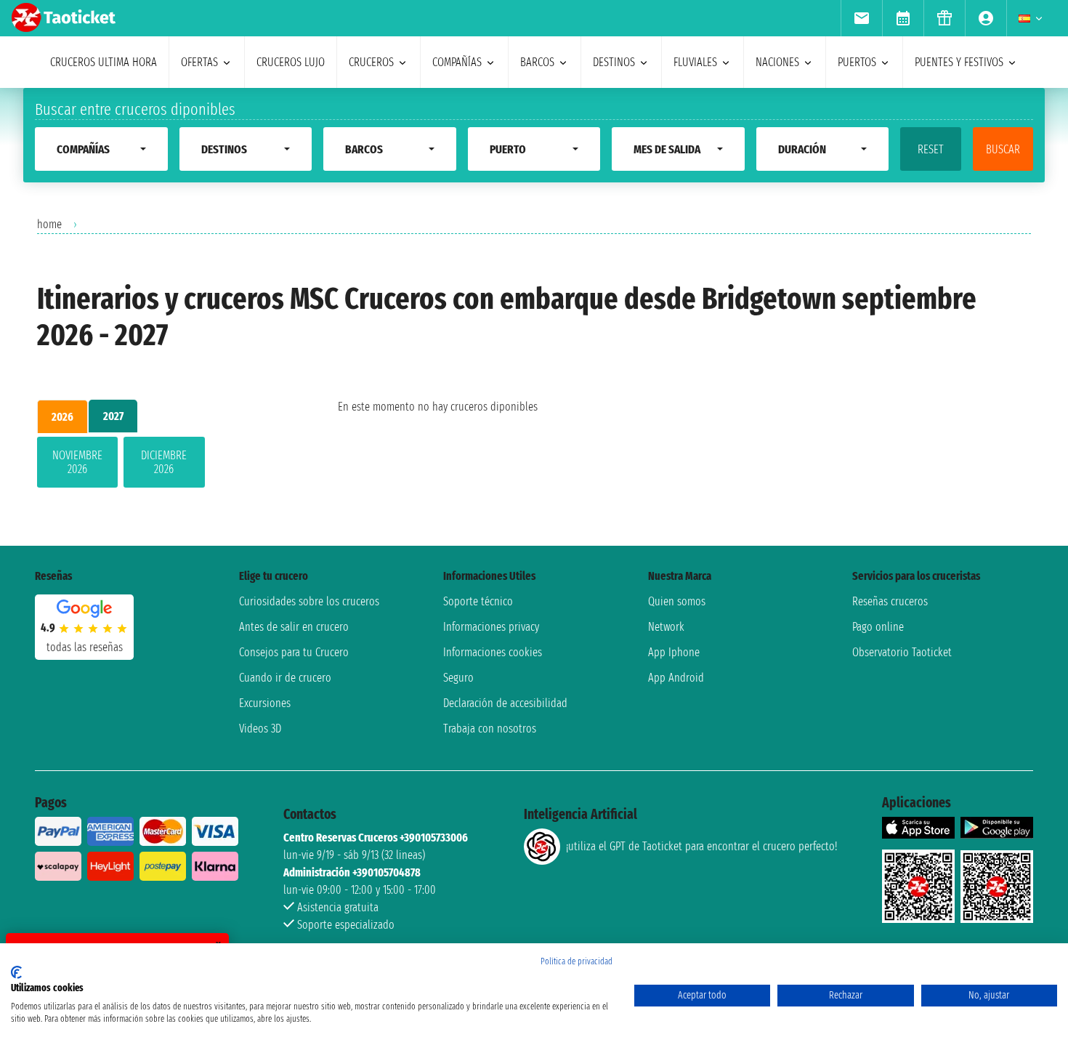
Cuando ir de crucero (285, 678)
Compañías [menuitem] (457, 62)
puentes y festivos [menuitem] (959, 62)
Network (666, 627)
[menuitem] (861, 18)
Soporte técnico (478, 601)
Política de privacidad (576, 961)
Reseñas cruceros (890, 601)
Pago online (878, 627)
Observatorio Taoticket (902, 652)
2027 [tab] (113, 416)
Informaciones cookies (492, 652)
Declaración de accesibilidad (505, 703)
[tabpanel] (164, 465)
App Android (676, 678)
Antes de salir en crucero (294, 627)
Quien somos (676, 601)
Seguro (458, 678)
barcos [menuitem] (537, 62)
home (49, 224)
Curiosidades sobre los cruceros (309, 601)
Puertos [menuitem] (857, 62)
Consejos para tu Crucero (294, 652)
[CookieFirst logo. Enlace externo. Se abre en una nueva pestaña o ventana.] (16, 972)
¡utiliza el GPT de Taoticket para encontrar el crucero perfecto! (701, 846)
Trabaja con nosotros (489, 728)
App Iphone (674, 652)
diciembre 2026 (164, 462)
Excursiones (265, 703)
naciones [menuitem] (777, 62)
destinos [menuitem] (614, 62)
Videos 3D (260, 728)
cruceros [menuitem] (371, 62)
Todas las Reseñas (84, 647)
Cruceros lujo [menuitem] (290, 62)
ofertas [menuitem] (199, 62)
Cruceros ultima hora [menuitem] (103, 62)
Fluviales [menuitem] (695, 62)
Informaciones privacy (491, 627)
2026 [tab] (62, 417)
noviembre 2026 (77, 462)
